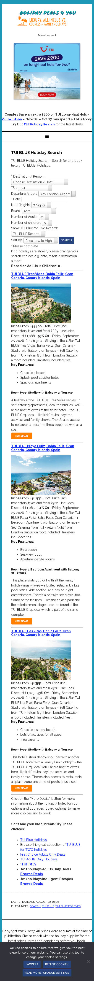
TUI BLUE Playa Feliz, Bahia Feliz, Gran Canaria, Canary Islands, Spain (42, 448)
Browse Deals (31, 874)
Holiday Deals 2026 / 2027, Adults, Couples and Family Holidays (47, 18)
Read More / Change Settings (47, 972)
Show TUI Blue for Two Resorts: (34, 228)
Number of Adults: (24, 217)
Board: (16, 211)
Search (35, 906)
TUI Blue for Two (68, 906)
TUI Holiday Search (39, 124)
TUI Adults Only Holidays (38, 859)
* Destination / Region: (27, 176)
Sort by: (17, 240)
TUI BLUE (48, 906)
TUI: (14, 187)
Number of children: (26, 222)
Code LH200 (12, 119)
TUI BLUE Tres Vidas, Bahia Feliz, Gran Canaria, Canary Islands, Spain (42, 276)
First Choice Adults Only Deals (42, 854)
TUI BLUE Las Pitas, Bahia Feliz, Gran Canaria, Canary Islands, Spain (41, 633)
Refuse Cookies (56, 964)
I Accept (32, 964)
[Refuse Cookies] (88, 961)
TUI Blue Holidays (33, 840)
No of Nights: (21, 205)
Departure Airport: (24, 193)
